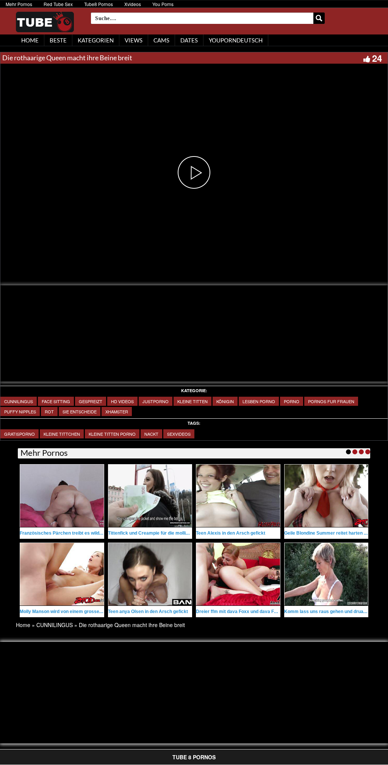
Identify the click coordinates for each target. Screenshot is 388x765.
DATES (189, 40)
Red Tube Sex (58, 4)
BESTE (58, 40)
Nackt (151, 434)
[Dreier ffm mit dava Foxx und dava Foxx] (238, 574)
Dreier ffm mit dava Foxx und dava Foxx (239, 611)
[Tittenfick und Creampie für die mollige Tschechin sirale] (150, 495)
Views (133, 40)
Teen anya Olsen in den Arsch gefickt (148, 611)
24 (377, 58)
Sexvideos (179, 434)
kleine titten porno (112, 434)
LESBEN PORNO (258, 401)
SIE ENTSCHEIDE (80, 411)
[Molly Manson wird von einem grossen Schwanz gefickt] (62, 574)
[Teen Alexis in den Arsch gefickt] (238, 495)
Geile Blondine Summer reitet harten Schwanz (333, 533)
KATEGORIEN (96, 40)
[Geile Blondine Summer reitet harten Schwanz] (326, 495)
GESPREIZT (90, 401)
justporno (155, 401)
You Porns (163, 4)
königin (225, 401)
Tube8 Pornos (98, 4)
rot (49, 411)
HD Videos (122, 401)
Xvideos (132, 4)
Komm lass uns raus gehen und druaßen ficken (335, 611)
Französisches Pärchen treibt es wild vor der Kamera (77, 533)
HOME (30, 40)
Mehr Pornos (19, 4)
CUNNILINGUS (18, 401)
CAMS (161, 40)
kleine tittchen (62, 434)
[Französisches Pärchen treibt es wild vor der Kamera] (62, 495)
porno (291, 401)
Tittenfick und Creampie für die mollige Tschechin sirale (167, 533)
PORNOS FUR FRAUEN (331, 401)
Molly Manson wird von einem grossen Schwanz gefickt (79, 611)
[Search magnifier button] (319, 18)
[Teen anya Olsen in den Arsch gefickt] (150, 574)
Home (23, 625)
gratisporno (19, 434)
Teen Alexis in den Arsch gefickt (230, 533)
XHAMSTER (116, 411)
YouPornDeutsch (236, 40)
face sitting (56, 401)
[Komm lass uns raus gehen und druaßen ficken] (326, 574)
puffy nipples (20, 411)
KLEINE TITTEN (192, 401)
